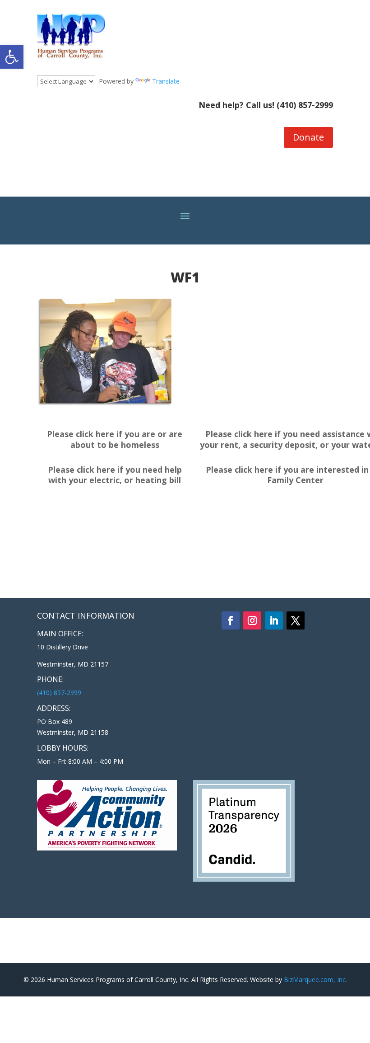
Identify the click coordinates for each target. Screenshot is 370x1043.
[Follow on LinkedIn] (274, 620)
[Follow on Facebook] (231, 620)
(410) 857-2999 (305, 104)
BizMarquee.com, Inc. (315, 979)
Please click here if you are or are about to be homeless (114, 439)
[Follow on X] (296, 620)
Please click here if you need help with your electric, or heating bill (115, 475)
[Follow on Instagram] (252, 620)
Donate (308, 137)
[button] (11, 57)
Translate (166, 81)
